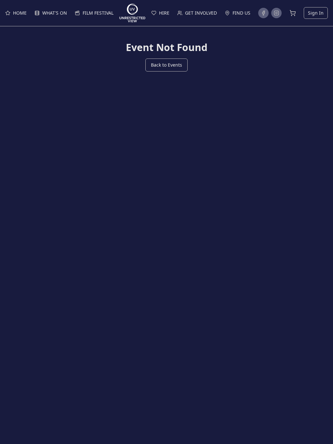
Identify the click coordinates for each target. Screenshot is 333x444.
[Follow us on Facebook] (263, 13)
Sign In (316, 13)
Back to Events (166, 65)
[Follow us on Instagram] (276, 13)
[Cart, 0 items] (292, 13)
